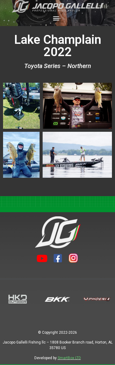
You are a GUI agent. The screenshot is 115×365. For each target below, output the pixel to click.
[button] (56, 18)
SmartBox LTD (69, 358)
